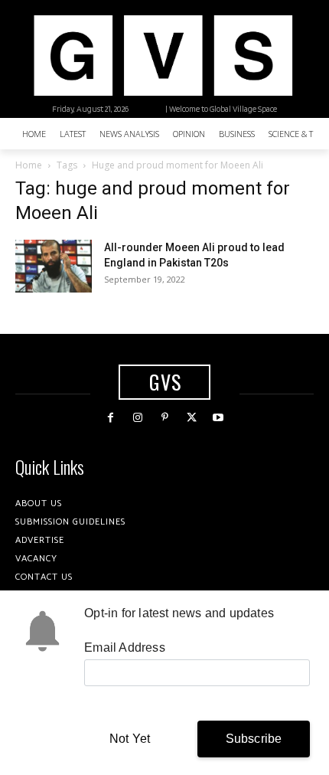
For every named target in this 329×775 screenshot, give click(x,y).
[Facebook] (110, 417)
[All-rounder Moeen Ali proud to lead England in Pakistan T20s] (53, 266)
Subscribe (254, 738)
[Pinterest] (164, 417)
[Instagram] (137, 417)
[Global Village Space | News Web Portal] (162, 55)
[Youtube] (218, 417)
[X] (191, 417)
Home (28, 165)
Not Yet (129, 738)
